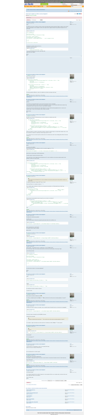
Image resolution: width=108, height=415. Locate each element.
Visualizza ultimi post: (44, 380)
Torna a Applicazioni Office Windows (31, 384)
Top (81, 97)
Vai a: (69, 384)
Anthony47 (31, 15)
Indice (28, 9)
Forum (45, 6)
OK (61, 2)
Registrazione (44, 4)
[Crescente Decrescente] (63, 380)
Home (26, 6)
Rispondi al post (28, 19)
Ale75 (28, 100)
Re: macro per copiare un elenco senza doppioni (35, 74)
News (29, 6)
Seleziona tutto (31, 48)
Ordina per (53, 380)
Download (40, 6)
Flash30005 (34, 15)
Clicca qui (51, 2)
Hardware (36, 6)
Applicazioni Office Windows (40, 9)
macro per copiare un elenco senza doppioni (36, 13)
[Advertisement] (47, 65)
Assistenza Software (33, 9)
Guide (33, 6)
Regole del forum (28, 17)
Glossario (48, 6)
